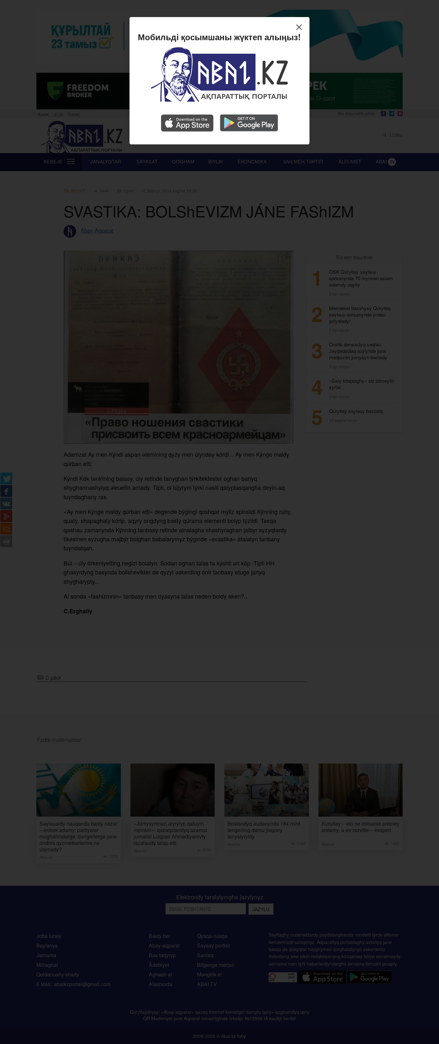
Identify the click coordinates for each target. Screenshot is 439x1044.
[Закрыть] (300, 28)
